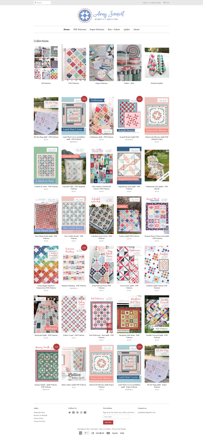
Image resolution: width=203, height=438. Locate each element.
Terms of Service (39, 421)
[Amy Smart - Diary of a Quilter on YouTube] (85, 413)
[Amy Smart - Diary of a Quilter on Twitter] (70, 413)
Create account (156, 3)
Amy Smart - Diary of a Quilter (100, 429)
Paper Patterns (97, 29)
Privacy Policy (38, 418)
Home (67, 29)
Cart (167, 3)
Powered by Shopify (119, 429)
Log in (145, 3)
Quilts (127, 29)
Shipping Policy (39, 412)
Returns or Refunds (40, 415)
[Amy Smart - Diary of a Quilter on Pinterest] (77, 413)
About (136, 29)
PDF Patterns (79, 29)
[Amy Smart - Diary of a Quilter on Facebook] (73, 413)
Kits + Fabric (114, 29)
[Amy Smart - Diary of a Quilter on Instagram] (81, 413)
